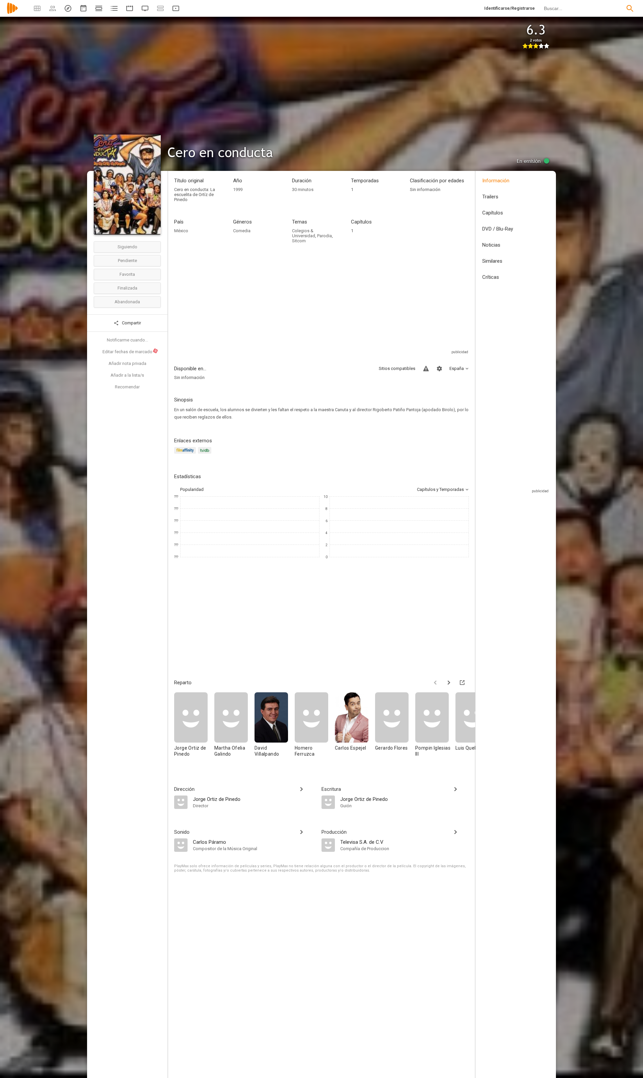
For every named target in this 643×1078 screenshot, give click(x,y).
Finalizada (127, 288)
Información (495, 181)
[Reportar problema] (426, 368)
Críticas (490, 277)
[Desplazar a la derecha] (448, 682)
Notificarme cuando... (127, 339)
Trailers (490, 197)
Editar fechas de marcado (129, 351)
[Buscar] (630, 8)
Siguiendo (127, 246)
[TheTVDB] (205, 454)
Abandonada (127, 301)
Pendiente (127, 260)
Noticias (491, 245)
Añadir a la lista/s (127, 375)
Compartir (131, 322)
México (181, 230)
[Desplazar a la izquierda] (435, 682)
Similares (492, 261)
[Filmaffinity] (186, 454)
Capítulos (492, 213)
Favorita (127, 274)
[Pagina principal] (12, 12)
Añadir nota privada (127, 363)
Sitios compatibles (397, 368)
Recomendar (127, 386)
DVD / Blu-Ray (497, 229)
